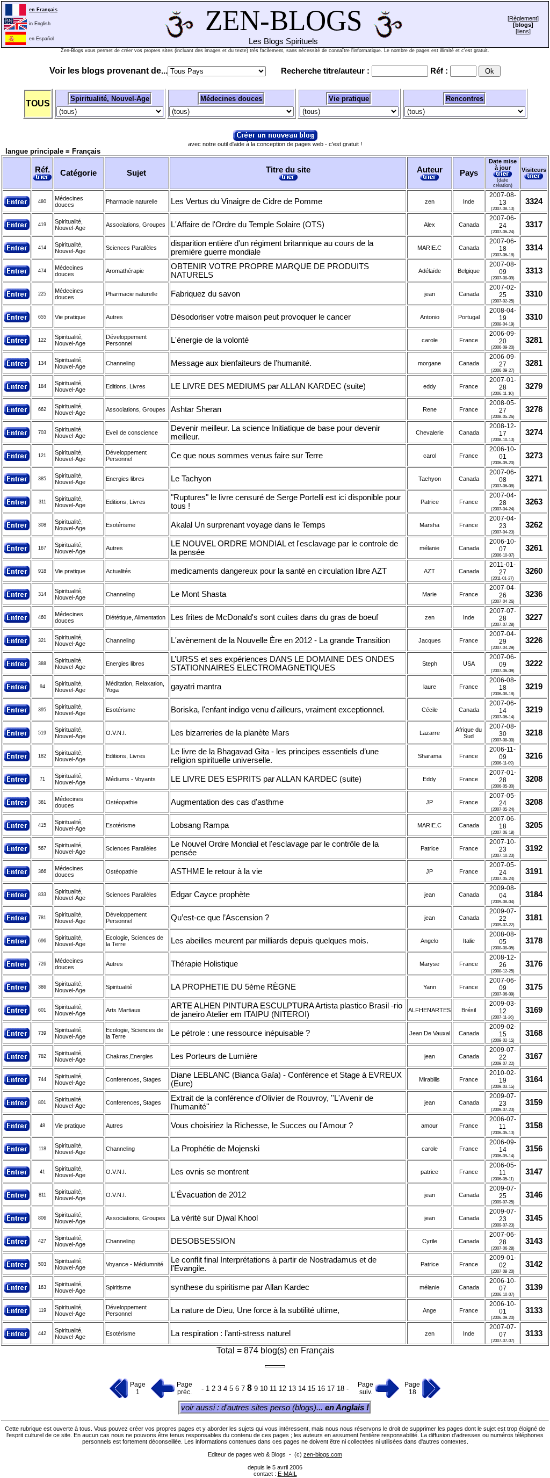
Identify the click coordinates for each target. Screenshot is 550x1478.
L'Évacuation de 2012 (208, 1195)
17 (332, 1389)
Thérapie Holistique (204, 964)
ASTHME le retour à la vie (216, 871)
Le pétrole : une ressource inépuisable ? (240, 1033)
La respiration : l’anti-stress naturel (231, 1333)
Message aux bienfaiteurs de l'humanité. (241, 363)
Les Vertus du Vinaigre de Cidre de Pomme (246, 201)
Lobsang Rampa (200, 825)
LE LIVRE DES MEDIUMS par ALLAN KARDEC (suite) (268, 386)
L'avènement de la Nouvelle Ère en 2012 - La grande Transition (280, 640)
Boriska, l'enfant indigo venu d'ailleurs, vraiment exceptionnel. (278, 709)
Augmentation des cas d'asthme (227, 802)
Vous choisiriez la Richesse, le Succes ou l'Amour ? (262, 1125)
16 (322, 1389)
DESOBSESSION (203, 1241)
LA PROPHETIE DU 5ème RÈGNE (233, 987)
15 (312, 1389)
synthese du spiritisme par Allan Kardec (240, 1287)
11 (274, 1389)
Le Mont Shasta (198, 594)
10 (265, 1389)
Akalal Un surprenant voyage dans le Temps (248, 525)
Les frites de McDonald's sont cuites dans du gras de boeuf (274, 617)
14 (303, 1389)
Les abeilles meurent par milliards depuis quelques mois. (269, 940)
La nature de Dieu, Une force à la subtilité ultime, (255, 1310)
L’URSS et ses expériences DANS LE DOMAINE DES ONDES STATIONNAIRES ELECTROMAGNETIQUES (282, 663)
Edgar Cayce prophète (210, 894)
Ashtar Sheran (196, 409)
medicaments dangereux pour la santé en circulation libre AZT (279, 571)
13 (293, 1389)
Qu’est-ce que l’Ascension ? (220, 917)
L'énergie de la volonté (210, 340)
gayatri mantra (196, 686)
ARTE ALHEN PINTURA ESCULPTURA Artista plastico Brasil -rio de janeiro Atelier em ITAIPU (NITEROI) (286, 1010)
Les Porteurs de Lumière (214, 1056)
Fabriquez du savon (205, 294)
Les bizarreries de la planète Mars (230, 733)
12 (283, 1389)
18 (341, 1389)
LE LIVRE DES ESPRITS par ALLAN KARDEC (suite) (266, 779)
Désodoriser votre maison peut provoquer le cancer (261, 317)
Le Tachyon (191, 478)
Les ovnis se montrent (210, 1171)
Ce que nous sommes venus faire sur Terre (247, 455)
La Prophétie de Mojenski (215, 1148)
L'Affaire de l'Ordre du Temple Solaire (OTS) (247, 224)
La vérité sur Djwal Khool (214, 1218)
